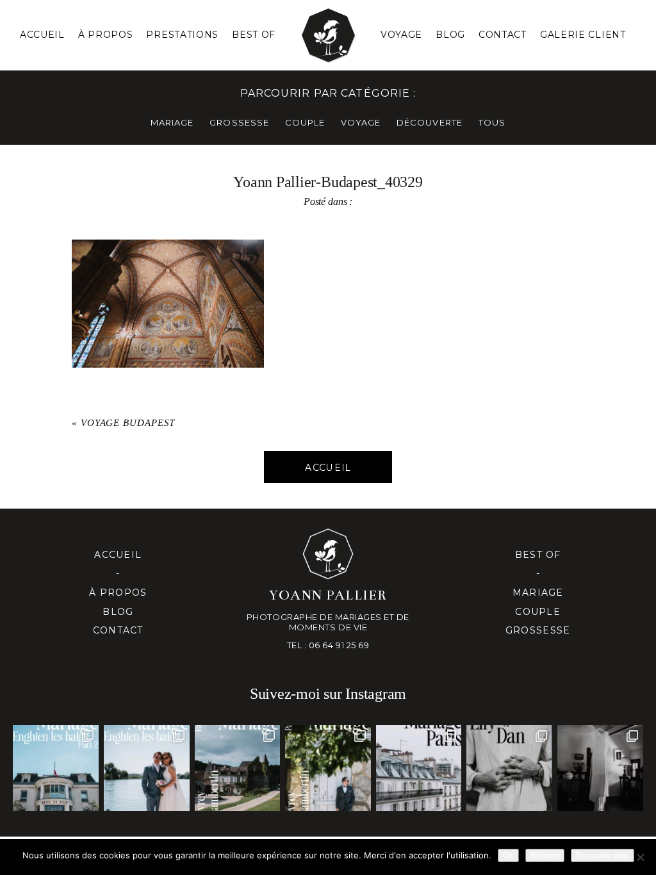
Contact (503, 34)
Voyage (401, 34)
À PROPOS (105, 34)
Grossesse (537, 630)
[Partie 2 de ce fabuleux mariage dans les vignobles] (238, 768)
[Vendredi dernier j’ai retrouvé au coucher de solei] (509, 768)
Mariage (538, 592)
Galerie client (583, 34)
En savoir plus (602, 855)
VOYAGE (361, 122)
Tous (492, 122)
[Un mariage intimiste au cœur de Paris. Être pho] (419, 768)
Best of (538, 554)
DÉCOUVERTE (429, 122)
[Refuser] (640, 857)
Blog (450, 34)
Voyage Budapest (128, 423)
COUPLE (305, 122)
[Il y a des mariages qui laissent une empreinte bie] (328, 768)
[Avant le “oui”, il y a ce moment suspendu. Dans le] (600, 768)
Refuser (544, 855)
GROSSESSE (238, 122)
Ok (508, 855)
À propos (118, 592)
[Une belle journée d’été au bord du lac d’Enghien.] (147, 768)
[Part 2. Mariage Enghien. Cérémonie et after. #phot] (56, 768)
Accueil (42, 34)
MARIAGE (172, 122)
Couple (538, 611)
